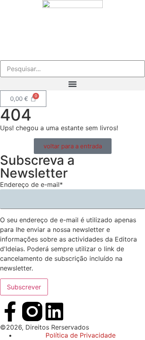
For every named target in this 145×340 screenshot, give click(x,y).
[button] (72, 83)
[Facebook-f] (10, 311)
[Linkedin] (54, 311)
